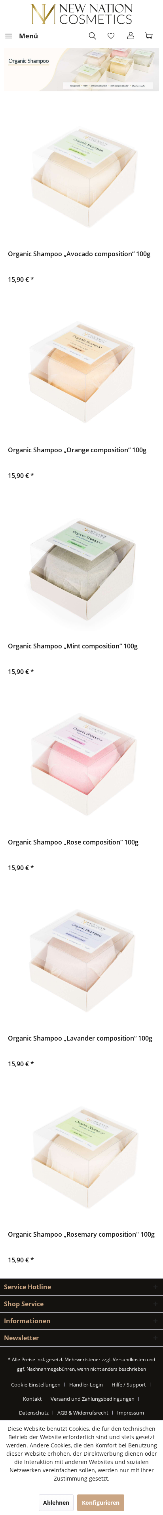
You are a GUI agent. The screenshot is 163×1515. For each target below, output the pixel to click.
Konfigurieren (100, 1502)
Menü (28, 35)
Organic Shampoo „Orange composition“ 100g (77, 450)
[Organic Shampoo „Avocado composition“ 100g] (81, 172)
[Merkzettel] (111, 36)
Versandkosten (129, 1359)
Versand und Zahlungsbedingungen (93, 1398)
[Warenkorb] (150, 36)
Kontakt (32, 1398)
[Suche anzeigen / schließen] (92, 36)
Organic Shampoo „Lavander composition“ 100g (80, 1038)
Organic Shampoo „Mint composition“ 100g (73, 646)
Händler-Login (86, 1384)
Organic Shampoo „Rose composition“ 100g (73, 842)
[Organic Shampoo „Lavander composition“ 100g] (81, 957)
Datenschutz (34, 1412)
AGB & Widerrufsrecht (82, 1412)
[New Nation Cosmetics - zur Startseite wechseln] (81, 14)
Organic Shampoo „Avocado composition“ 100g (79, 254)
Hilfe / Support (129, 1384)
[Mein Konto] (131, 36)
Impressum (130, 1412)
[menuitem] (21, 36)
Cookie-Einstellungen (36, 1384)
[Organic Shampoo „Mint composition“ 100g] (81, 564)
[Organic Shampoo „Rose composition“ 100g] (81, 761)
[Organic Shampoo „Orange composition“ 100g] (81, 368)
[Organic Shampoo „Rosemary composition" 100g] (81, 1153)
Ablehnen (56, 1502)
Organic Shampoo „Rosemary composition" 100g (81, 1234)
